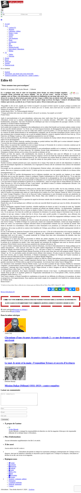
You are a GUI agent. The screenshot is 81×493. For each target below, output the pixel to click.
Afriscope (8, 61)
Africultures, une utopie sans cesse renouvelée (19, 74)
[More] (77, 289)
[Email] (56, 289)
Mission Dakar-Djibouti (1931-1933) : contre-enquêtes (32, 385)
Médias (11, 51)
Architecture (12, 42)
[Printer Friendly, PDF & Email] (74, 94)
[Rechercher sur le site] (2, 10)
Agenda (7, 63)
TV (6, 52)
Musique (11, 29)
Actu (6, 26)
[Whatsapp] (63, 289)
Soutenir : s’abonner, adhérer (18, 479)
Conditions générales (15, 482)
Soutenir (7, 72)
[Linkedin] (60, 289)
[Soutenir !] (40, 301)
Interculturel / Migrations (16, 49)
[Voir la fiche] (9, 427)
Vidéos (11, 54)
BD (10, 44)
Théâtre (11, 35)
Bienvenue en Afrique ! (20, 309)
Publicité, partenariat (15, 484)
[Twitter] (53, 289)
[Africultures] (12, 8)
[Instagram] (66, 289)
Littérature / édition (15, 31)
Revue (7, 60)
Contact (11, 486)
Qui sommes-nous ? (11, 452)
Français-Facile (9, 65)
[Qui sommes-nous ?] (1, 16)
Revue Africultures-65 (8, 292)
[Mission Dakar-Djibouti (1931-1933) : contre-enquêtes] (15, 379)
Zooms (7, 58)
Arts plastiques (13, 38)
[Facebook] (49, 289)
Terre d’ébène (15, 311)
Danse (11, 36)
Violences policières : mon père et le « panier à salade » (22, 75)
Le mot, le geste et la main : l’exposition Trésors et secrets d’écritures (40, 363)
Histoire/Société (14, 47)
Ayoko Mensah (13, 429)
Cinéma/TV (12, 27)
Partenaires (12, 481)
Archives (31, 489)
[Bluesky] (73, 289)
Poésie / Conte (13, 33)
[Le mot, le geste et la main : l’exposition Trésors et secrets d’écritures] (15, 357)
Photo (10, 40)
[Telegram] (70, 289)
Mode (10, 45)
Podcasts (11, 56)
